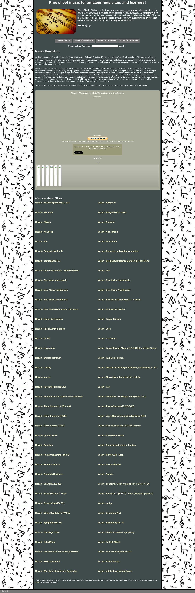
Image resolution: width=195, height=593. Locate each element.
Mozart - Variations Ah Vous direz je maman (56, 552)
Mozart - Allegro (43, 222)
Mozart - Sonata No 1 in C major (51, 493)
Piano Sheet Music (84, 40)
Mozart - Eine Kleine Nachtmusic (114, 280)
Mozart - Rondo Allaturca (47, 464)
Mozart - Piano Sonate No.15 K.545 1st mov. (119, 426)
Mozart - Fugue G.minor (109, 319)
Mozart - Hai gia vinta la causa (50, 329)
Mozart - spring (105, 503)
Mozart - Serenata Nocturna (49, 474)
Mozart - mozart (43, 377)
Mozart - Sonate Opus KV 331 (49, 503)
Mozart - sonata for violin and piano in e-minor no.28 (124, 484)
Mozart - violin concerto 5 (47, 561)
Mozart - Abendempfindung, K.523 (52, 203)
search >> (123, 46)
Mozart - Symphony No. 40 (48, 523)
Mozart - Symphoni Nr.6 (109, 513)
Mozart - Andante (106, 222)
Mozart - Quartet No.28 (46, 435)
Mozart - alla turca (44, 212)
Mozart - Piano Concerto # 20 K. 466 (53, 406)
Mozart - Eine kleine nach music (51, 280)
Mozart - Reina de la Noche (111, 435)
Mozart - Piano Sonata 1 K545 (50, 426)
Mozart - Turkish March (109, 542)
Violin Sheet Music (106, 40)
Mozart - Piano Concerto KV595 (51, 416)
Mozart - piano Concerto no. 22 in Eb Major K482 (122, 416)
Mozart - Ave (41, 241)
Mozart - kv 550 (42, 338)
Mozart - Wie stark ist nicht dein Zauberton (56, 571)
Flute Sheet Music (129, 40)
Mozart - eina (104, 270)
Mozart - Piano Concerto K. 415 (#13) (116, 406)
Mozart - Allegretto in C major (112, 212)
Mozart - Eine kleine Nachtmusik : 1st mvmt (119, 300)
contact (37, 582)
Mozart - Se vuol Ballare (109, 464)
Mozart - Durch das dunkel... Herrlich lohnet (57, 270)
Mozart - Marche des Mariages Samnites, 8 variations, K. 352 (127, 367)
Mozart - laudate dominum (48, 358)
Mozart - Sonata (105, 474)
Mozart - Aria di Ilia (44, 232)
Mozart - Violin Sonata (108, 561)
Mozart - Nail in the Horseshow (50, 387)
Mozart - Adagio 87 (107, 203)
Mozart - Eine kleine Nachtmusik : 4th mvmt (56, 309)
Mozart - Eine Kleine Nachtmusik (51, 290)
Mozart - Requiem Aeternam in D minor (117, 445)
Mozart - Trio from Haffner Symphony (116, 532)
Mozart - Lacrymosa (45, 348)
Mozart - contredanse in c (47, 261)
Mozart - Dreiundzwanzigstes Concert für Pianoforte (123, 261)
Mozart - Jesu (104, 329)
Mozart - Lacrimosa (107, 338)
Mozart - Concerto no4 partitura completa (118, 251)
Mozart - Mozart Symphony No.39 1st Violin (119, 377)
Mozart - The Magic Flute (47, 532)
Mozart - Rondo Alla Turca (110, 455)
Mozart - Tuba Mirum (45, 542)
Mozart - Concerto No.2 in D (49, 251)
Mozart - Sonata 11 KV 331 (48, 484)
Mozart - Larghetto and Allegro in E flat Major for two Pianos (127, 348)
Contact (5, 591)
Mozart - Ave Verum (107, 241)
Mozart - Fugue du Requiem (49, 319)
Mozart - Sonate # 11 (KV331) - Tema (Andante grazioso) (125, 493)
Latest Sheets (63, 40)
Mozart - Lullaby (43, 367)
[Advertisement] (97, 116)
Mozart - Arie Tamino (108, 232)
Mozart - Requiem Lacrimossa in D (52, 455)
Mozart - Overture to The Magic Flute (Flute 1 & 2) (122, 397)
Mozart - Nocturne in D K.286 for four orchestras (59, 397)
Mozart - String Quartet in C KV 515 (52, 513)
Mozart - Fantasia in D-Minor (111, 309)
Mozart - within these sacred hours (115, 571)
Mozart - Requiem (44, 445)
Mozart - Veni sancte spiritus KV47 (115, 552)
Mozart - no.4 (104, 387)
